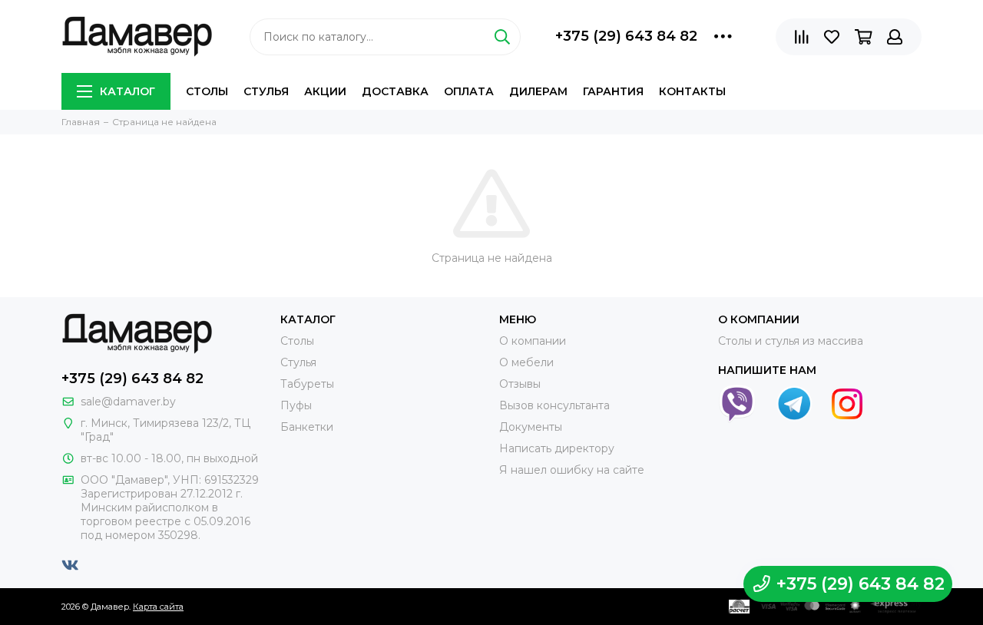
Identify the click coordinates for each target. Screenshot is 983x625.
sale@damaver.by (128, 401)
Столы (207, 91)
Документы (530, 427)
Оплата (469, 91)
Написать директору (556, 448)
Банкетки (306, 427)
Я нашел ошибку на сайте (571, 470)
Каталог (127, 91)
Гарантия (613, 91)
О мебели (526, 362)
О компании (532, 341)
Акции (325, 91)
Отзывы (520, 384)
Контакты (692, 91)
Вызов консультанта (554, 405)
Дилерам (538, 91)
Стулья (266, 91)
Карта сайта (158, 606)
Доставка (395, 91)
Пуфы (296, 405)
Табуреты (307, 384)
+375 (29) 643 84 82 (626, 36)
